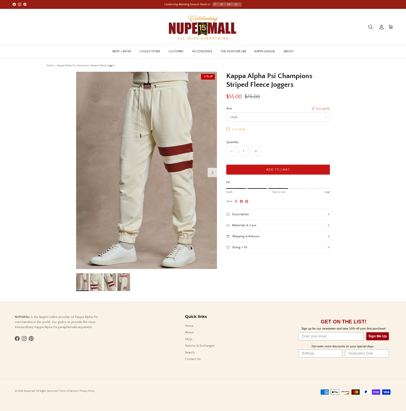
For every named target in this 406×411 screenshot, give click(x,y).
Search (190, 352)
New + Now (121, 51)
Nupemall (29, 391)
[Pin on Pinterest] (246, 201)
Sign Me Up (377, 336)
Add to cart (278, 169)
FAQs (188, 339)
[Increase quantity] (256, 151)
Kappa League (264, 51)
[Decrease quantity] (231, 151)
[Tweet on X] (236, 201)
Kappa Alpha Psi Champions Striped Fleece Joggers (86, 65)
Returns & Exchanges (200, 346)
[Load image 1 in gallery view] (146, 170)
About (289, 51)
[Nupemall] (203, 27)
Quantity (232, 142)
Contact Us (193, 359)
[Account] (380, 27)
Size (229, 108)
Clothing (176, 51)
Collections (150, 51)
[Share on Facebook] (241, 201)
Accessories (202, 51)
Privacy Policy (87, 391)
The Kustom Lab (233, 51)
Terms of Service (68, 391)
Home (50, 65)
